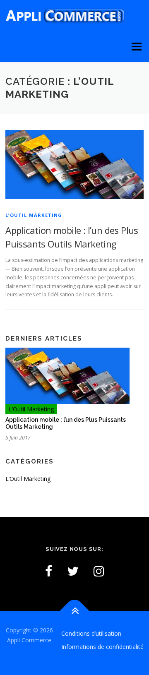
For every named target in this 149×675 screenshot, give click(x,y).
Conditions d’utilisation (91, 633)
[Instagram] (98, 570)
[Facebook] (48, 570)
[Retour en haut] (74, 611)
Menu (136, 46)
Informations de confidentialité (102, 647)
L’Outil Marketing (33, 215)
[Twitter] (73, 570)
